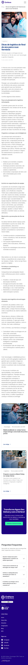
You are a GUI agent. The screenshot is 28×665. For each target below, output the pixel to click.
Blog (2, 7)
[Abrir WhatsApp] (24, 661)
